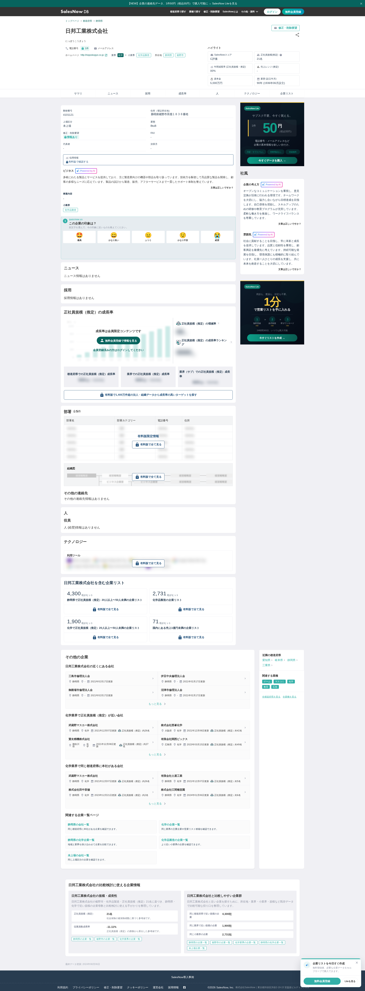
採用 (147, 93)
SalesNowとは (230, 11)
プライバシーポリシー (86, 987)
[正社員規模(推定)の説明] (280, 55)
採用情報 (173, 987)
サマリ (78, 93)
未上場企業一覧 (197, 948)
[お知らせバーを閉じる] (361, 3)
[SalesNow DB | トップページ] (75, 12)
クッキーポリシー (137, 987)
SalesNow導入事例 (182, 977)
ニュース (113, 93)
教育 (266, 687)
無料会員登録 (293, 11)
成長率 (182, 93)
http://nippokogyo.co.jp (92, 55)
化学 (120, 55)
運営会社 (158, 987)
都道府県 (87, 21)
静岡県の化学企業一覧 (272, 942)
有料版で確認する (78, 161)
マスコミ (279, 681)
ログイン (272, 11)
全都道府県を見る (271, 696)
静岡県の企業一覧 (82, 939)
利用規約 (62, 987)
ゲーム (267, 681)
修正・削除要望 (212, 11)
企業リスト (287, 93)
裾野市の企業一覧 (105, 939)
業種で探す (195, 11)
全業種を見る (289, 696)
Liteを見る (350, 981)
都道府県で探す (178, 11)
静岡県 (99, 21)
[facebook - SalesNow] (184, 987)
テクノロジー (252, 93)
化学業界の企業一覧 (130, 939)
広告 (275, 687)
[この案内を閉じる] (356, 962)
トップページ (72, 21)
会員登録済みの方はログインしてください (118, 350)
